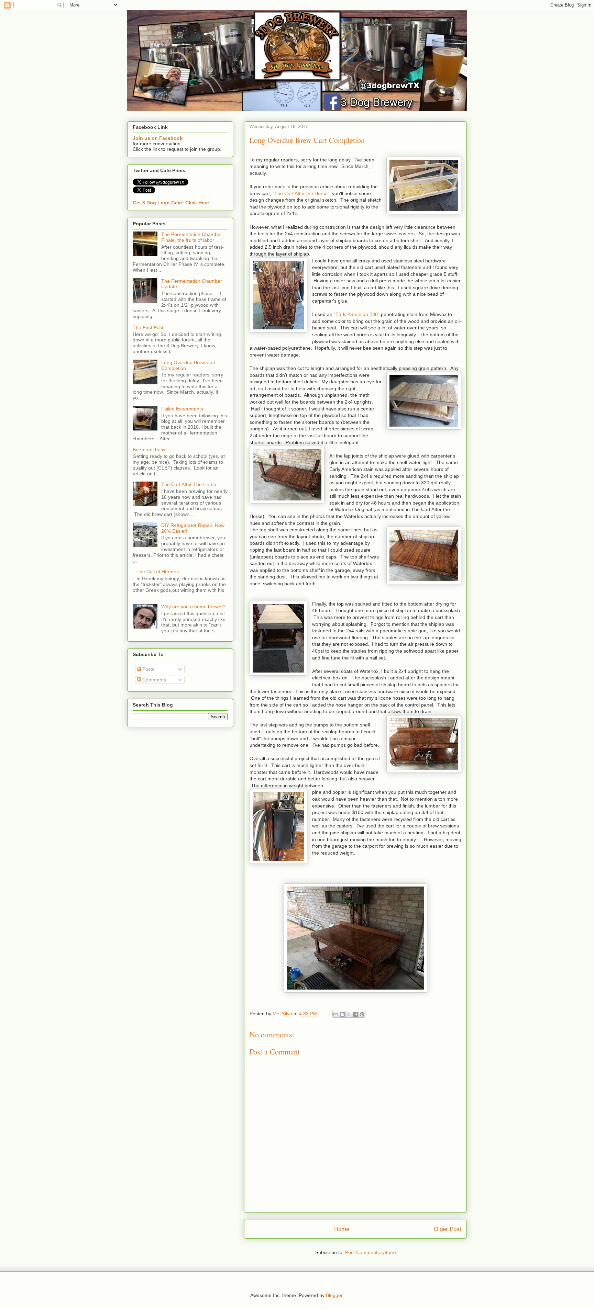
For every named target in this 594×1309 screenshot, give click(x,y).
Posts (147, 669)
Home (341, 1229)
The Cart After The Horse (188, 484)
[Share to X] (348, 1014)
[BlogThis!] (342, 1014)
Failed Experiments (182, 408)
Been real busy (149, 449)
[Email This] (335, 1014)
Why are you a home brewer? (193, 606)
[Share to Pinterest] (362, 1014)
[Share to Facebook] (355, 1014)
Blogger (334, 1295)
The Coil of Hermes (157, 571)
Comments (153, 679)
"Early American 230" (357, 314)
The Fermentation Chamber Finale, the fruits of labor (191, 237)
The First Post (148, 327)
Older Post (447, 1229)
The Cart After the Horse (301, 193)
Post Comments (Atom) (370, 1252)
